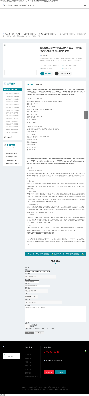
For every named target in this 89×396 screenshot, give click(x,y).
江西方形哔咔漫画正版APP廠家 (13, 107)
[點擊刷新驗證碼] (34, 325)
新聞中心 (28, 365)
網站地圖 (2, 395)
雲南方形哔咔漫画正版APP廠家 (13, 102)
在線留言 (39, 84)
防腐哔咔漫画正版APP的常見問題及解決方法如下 (13, 163)
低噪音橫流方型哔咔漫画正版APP (13, 118)
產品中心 (19, 34)
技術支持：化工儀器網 (46, 389)
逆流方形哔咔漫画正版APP (13, 115)
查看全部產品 (8, 137)
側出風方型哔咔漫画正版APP (13, 132)
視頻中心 (28, 362)
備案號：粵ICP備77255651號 (30, 389)
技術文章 (28, 369)
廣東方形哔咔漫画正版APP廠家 (13, 113)
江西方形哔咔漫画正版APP (13, 93)
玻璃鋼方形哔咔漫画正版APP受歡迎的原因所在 (13, 153)
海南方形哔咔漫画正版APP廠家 (13, 96)
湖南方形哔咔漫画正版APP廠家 (13, 110)
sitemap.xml (58, 389)
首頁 (12, 34)
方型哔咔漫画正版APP (30, 34)
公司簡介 (28, 354)
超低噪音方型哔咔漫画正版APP (13, 129)
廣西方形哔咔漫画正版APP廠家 (13, 104)
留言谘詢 (28, 373)
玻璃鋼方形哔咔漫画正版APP (48, 34)
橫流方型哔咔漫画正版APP (13, 124)
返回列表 (57, 254)
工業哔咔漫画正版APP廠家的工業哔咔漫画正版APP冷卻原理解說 (13, 160)
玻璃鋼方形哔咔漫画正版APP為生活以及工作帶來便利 (13, 157)
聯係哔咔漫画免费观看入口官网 (33, 376)
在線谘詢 (49, 372)
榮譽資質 (28, 358)
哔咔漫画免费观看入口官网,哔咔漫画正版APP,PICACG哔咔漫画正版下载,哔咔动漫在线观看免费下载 (29, 1)
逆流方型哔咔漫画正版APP (13, 126)
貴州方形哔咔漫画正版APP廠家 (13, 99)
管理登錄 (65, 389)
